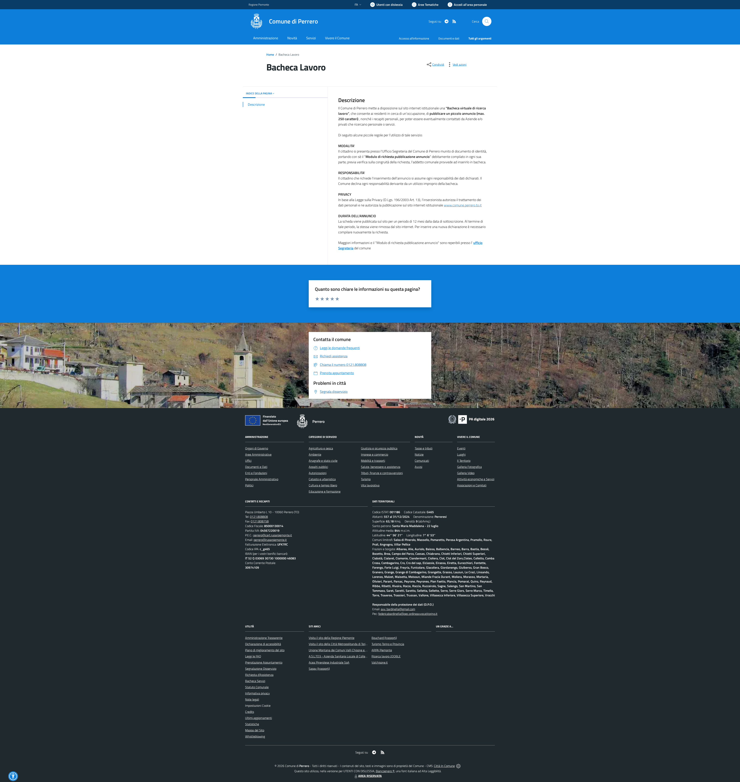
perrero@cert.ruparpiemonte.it (272, 535)
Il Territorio (463, 460)
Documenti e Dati (256, 466)
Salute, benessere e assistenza (380, 466)
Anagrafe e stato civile (323, 460)
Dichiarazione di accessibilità (263, 644)
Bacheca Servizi (255, 681)
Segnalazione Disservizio (260, 668)
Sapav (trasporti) (319, 668)
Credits (249, 711)
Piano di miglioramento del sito (264, 650)
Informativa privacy (257, 693)
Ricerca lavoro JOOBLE (386, 656)
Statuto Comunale (257, 687)
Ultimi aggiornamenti (258, 718)
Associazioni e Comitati (471, 485)
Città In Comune (444, 766)
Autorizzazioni (317, 473)
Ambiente (315, 454)
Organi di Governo (256, 448)
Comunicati (422, 460)
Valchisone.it (380, 662)
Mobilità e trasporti (373, 460)
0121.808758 (260, 521)
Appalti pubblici (318, 466)
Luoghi (461, 454)
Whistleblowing (255, 736)
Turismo (366, 479)
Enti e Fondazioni (256, 473)
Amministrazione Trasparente (264, 637)
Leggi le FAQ (253, 656)
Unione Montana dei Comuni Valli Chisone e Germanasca (345, 650)
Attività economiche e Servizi (475, 479)
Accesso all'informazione (414, 38)
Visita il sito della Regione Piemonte (331, 637)
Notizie (419, 454)
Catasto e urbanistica (322, 479)
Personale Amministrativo (261, 479)
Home (270, 54)
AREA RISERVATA (370, 776)
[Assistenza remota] (458, 766)
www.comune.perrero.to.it (463, 205)
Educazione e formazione (325, 491)
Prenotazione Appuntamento (263, 662)
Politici (249, 485)
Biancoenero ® (385, 771)
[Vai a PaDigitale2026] (471, 419)
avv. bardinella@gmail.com (398, 609)
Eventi (461, 448)
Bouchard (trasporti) (384, 637)
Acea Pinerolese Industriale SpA (329, 662)
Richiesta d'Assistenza (259, 674)
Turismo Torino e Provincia (388, 644)
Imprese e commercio (374, 454)
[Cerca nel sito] (486, 21)
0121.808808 (259, 516)
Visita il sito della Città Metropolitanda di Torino (339, 644)
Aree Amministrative (258, 454)
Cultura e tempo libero (323, 485)
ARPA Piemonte (382, 650)
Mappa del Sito (254, 730)
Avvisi (418, 466)
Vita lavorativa (370, 485)
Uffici (248, 460)
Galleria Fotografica (469, 466)
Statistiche (252, 724)
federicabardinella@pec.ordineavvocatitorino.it (407, 613)
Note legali (252, 699)
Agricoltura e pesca (321, 448)
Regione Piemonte (259, 5)
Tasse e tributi (423, 448)
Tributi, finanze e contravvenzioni (382, 473)
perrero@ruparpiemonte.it (270, 539)
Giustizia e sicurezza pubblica (379, 448)
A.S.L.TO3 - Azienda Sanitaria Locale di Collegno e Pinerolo (346, 656)
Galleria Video (465, 473)
